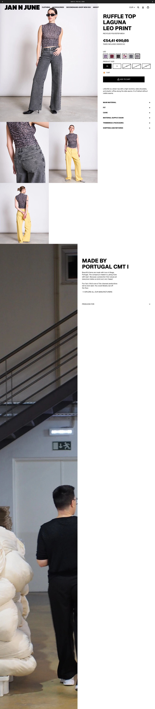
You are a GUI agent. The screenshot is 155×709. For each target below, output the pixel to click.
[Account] (142, 7)
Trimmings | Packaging (113, 123)
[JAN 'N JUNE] (22, 7)
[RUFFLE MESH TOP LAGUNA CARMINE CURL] (111, 56)
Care (105, 113)
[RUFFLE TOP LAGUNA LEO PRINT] (137, 56)
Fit (104, 108)
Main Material (109, 103)
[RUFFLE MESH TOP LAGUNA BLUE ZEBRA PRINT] (105, 56)
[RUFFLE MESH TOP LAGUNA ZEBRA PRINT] (131, 56)
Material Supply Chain (113, 118)
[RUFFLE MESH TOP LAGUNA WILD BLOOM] (124, 56)
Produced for (88, 304)
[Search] (138, 7)
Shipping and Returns (113, 128)
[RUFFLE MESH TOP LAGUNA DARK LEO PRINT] (118, 56)
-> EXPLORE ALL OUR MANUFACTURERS (97, 292)
